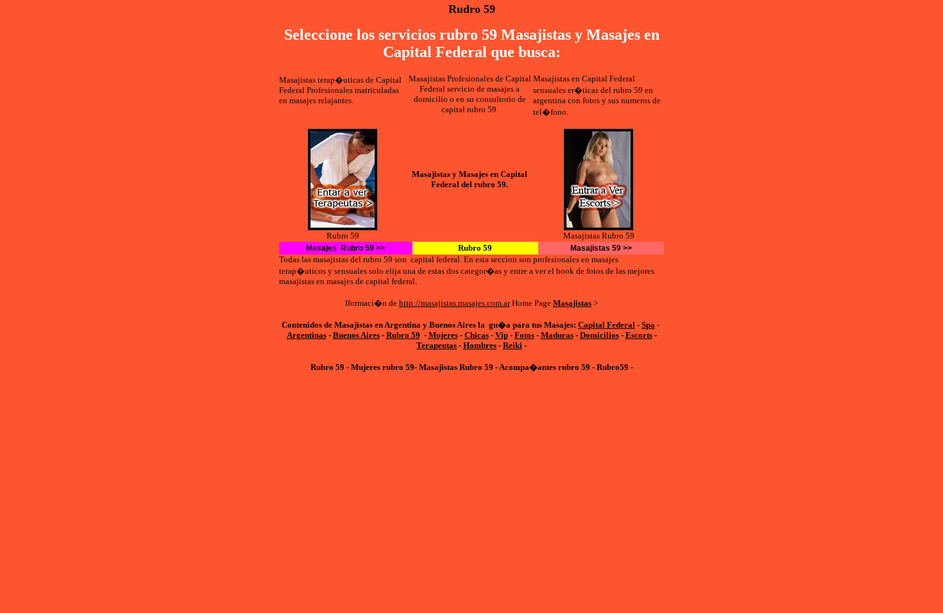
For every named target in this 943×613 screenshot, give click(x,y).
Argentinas (307, 335)
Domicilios (599, 335)
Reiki (512, 345)
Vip (501, 335)
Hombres (480, 345)
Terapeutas (436, 345)
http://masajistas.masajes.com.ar (454, 303)
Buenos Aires (356, 335)
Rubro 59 (403, 335)
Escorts (638, 335)
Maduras (557, 335)
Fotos (524, 335)
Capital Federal (606, 325)
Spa (648, 325)
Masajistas (572, 303)
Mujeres (443, 335)
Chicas (476, 335)
